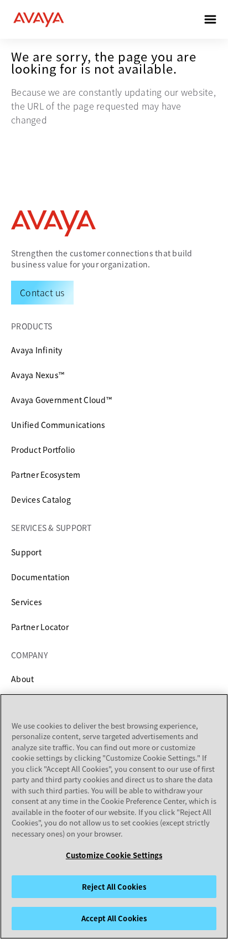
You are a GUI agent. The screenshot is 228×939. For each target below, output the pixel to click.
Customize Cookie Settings (114, 855)
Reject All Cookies (114, 886)
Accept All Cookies (114, 918)
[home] (38, 19)
